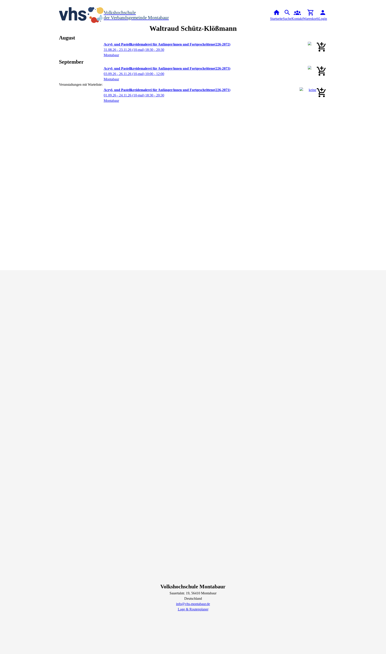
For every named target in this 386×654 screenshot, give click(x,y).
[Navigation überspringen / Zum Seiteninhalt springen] (3, 3)
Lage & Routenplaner (193, 609)
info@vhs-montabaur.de (193, 604)
